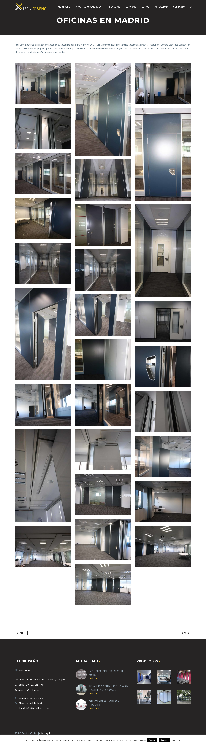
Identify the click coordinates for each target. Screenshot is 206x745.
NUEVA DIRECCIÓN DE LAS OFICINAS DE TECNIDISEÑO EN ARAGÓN (108, 688)
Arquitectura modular (89, 7)
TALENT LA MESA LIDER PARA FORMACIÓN (103, 703)
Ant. (22, 633)
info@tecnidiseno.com (37, 708)
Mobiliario (64, 7)
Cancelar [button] (164, 740)
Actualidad (161, 7)
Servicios (131, 7)
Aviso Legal (44, 733)
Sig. (184, 633)
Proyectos (114, 7)
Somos (145, 7)
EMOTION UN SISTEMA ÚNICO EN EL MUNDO (107, 673)
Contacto (179, 7)
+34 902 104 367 (37, 698)
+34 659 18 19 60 (33, 702)
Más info (175, 740)
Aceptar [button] (152, 740)
